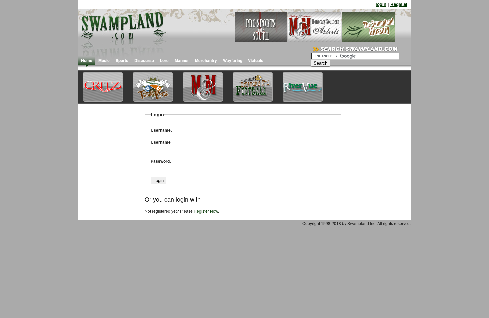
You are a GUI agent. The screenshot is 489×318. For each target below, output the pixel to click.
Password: (161, 161)
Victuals (255, 60)
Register (399, 4)
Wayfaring (232, 60)
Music (104, 60)
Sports (122, 60)
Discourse (144, 60)
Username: (161, 130)
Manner (182, 60)
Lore (164, 60)
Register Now (206, 211)
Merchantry (206, 60)
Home (86, 60)
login (381, 4)
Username (161, 142)
